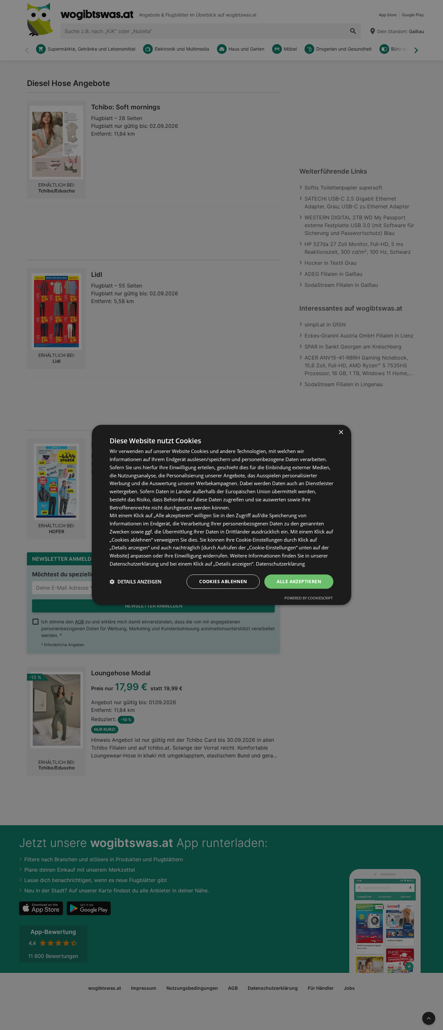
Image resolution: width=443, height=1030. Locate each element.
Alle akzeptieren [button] (299, 581)
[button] (136, 581)
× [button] (340, 432)
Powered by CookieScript (308, 598)
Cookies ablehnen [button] (223, 581)
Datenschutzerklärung (280, 563)
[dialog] (221, 515)
